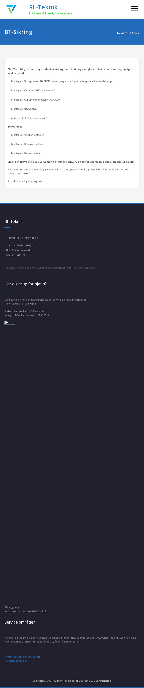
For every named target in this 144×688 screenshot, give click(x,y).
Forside (121, 33)
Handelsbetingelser (15, 660)
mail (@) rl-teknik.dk (23, 238)
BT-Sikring (134, 33)
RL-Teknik (43, 7)
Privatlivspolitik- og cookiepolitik (22, 656)
